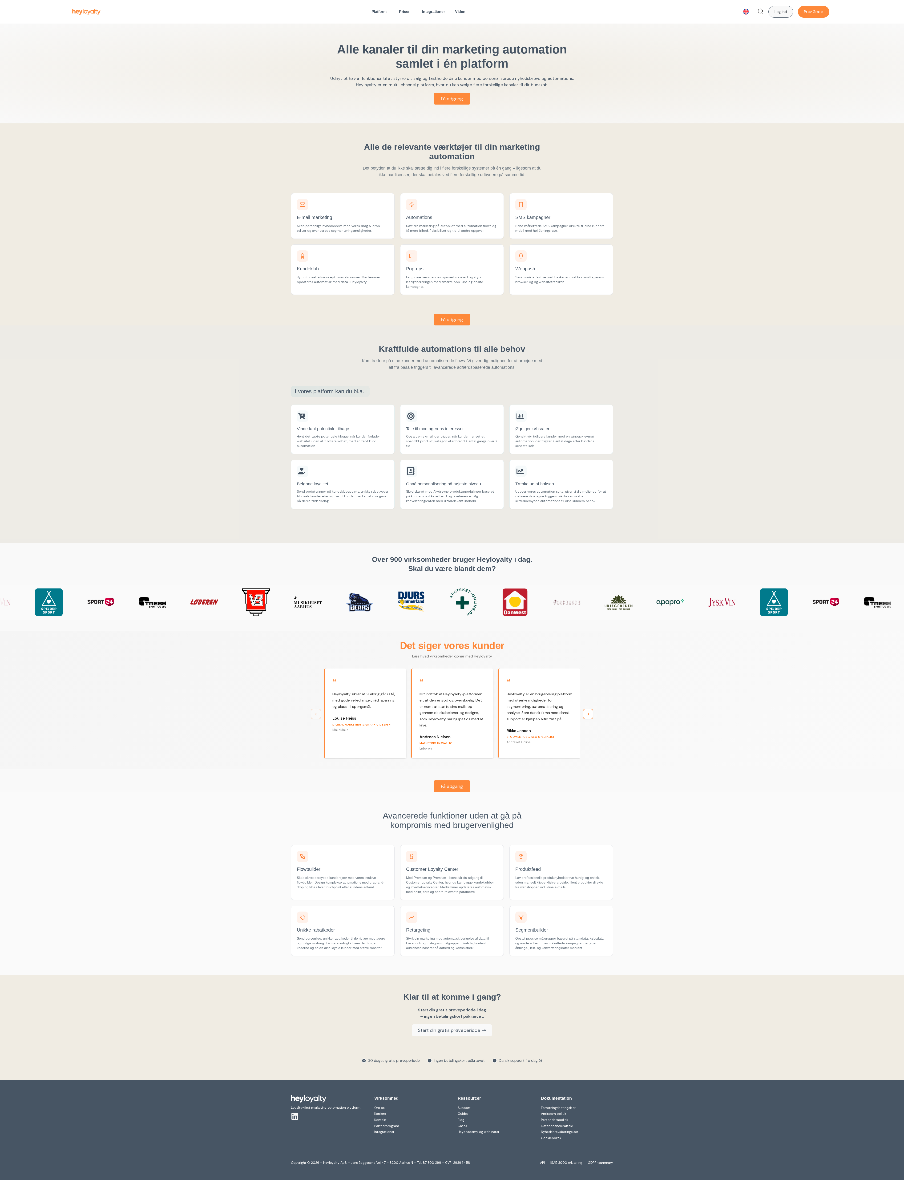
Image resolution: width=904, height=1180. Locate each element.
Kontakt (380, 1120)
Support (464, 1108)
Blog (461, 1120)
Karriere (380, 1113)
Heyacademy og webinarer (478, 1132)
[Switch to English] (746, 12)
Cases (462, 1126)
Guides (463, 1113)
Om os (379, 1108)
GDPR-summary (600, 1162)
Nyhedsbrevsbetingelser (559, 1132)
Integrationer (433, 12)
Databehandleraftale (557, 1126)
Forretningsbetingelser (558, 1108)
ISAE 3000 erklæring (566, 1162)
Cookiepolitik (551, 1138)
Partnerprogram (386, 1126)
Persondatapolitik (554, 1120)
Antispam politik (553, 1113)
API (542, 1162)
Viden (460, 12)
